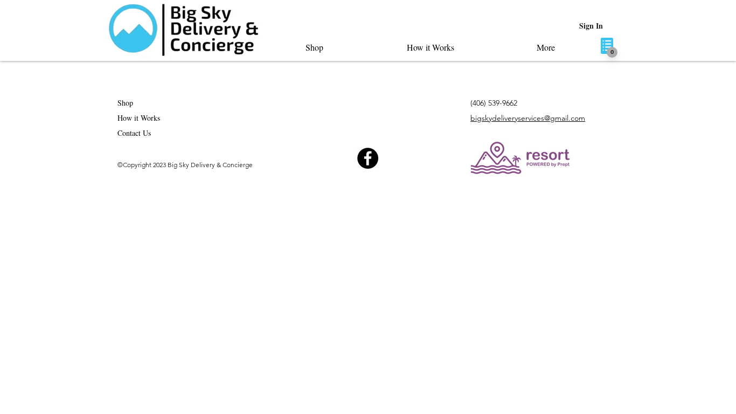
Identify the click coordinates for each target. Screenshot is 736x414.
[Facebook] (367, 158)
